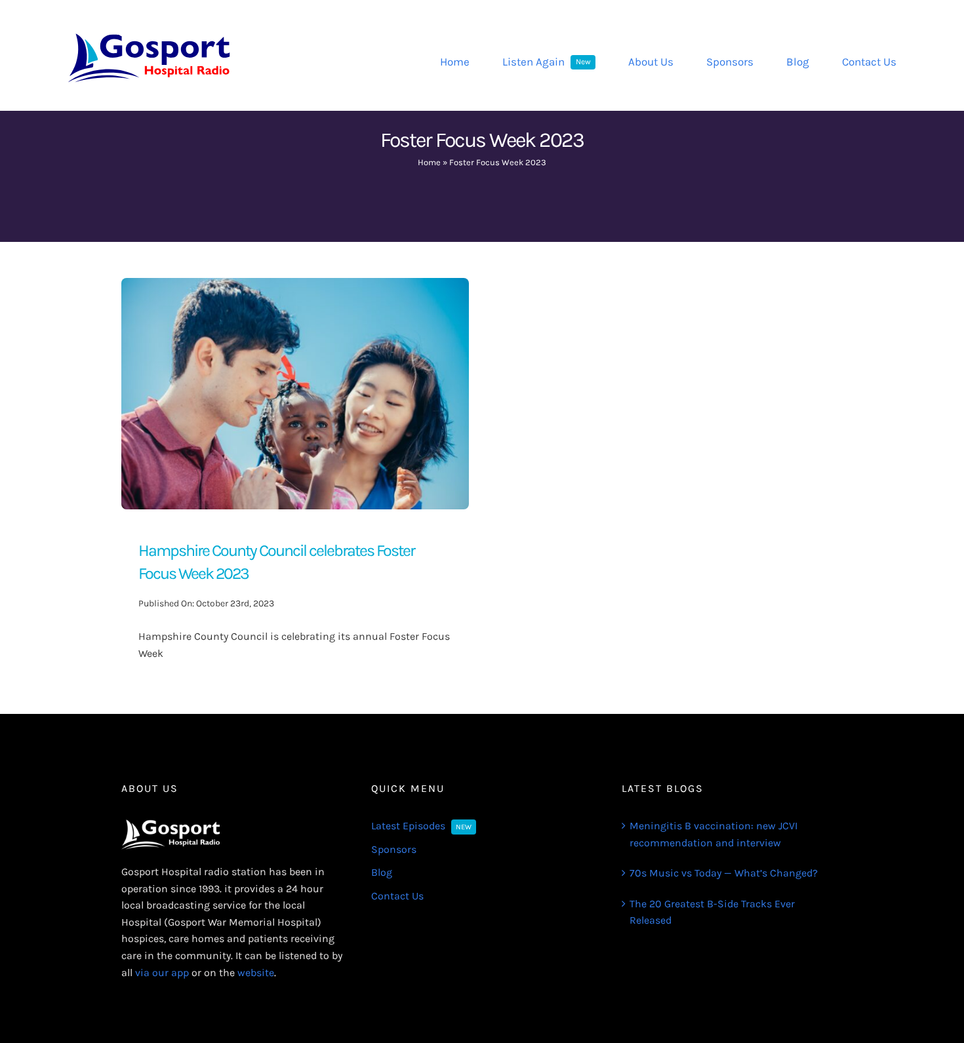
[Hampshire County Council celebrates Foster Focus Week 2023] (295, 286)
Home (429, 162)
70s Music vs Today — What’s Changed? (724, 873)
